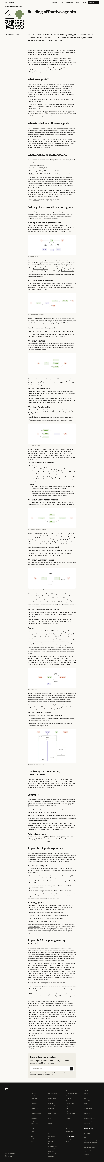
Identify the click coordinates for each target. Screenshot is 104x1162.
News (84, 2)
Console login (51, 1156)
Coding (49, 1095)
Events (67, 1108)
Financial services (52, 1105)
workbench (33, 1030)
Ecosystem (50, 1141)
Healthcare (50, 1111)
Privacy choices (87, 1131)
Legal (49, 1118)
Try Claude (91, 2)
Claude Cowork (34, 1098)
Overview (50, 1133)
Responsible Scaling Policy (89, 1118)
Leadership (86, 1095)
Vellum (31, 174)
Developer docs (51, 1136)
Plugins (67, 1111)
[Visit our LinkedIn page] (6, 1156)
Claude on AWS (51, 1148)
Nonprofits (50, 1123)
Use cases (68, 1121)
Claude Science (34, 1105)
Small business (51, 1126)
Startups (68, 1128)
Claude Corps (87, 1111)
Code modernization (52, 1093)
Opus (32, 1136)
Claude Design (34, 1103)
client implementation (67, 271)
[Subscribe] (71, 1068)
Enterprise (50, 1103)
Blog (67, 1090)
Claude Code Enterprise (36, 1095)
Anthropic (86, 1090)
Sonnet (32, 1138)
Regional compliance (52, 1146)
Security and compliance (89, 1121)
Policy (62, 2)
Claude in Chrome (35, 1111)
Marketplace (51, 1143)
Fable (32, 1133)
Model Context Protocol (40, 269)
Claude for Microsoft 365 (36, 1113)
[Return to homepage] (6, 1088)
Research (86, 1103)
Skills (32, 1116)
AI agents (50, 1090)
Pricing (32, 1121)
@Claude (33, 1100)
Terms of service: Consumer (90, 1145)
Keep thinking (87, 1113)
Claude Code (33, 1093)
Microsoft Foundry (52, 1153)
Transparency (87, 1123)
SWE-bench (49, 1038)
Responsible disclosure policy (90, 1140)
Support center (69, 1144)
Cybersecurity (51, 1100)
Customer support (52, 1098)
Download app (34, 1118)
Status (67, 1141)
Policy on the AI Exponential (90, 1116)
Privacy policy (87, 1133)
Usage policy (86, 1154)
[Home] (10, 2)
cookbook (36, 199)
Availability (68, 1139)
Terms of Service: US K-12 (89, 1147)
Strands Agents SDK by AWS (38, 168)
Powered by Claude (70, 1113)
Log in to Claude (34, 1123)
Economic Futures (88, 1100)
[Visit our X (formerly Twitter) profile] (8, 1156)
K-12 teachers (51, 1116)
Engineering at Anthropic (13, 6)
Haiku (32, 1141)
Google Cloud (51, 1151)
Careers (85, 1093)
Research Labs (69, 1131)
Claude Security (34, 1108)
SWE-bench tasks (51, 718)
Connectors (68, 1098)
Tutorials (68, 1118)
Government (51, 1108)
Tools (47, 950)
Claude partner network (71, 1093)
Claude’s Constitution (88, 1108)
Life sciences (51, 1121)
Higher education (52, 1113)
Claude (32, 1090)
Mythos (32, 1131)
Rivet (31, 171)
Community (68, 1095)
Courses (68, 1100)
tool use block (56, 954)
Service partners (70, 1116)
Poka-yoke (32, 1033)
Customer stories (70, 1103)
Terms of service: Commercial (90, 1142)
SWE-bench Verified (34, 927)
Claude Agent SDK (38, 165)
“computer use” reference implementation (45, 723)
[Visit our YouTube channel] (11, 1156)
